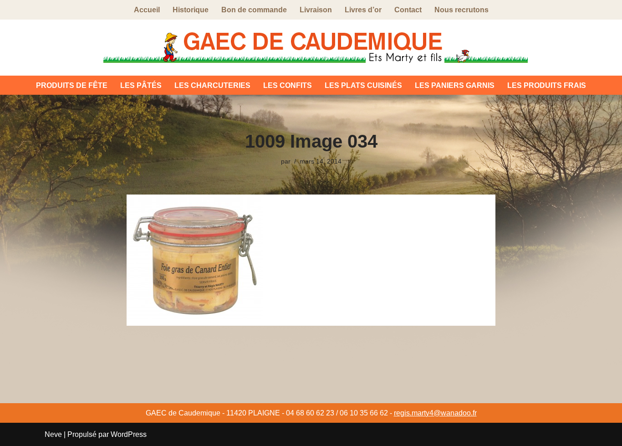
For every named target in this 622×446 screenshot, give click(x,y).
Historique (191, 10)
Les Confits (287, 85)
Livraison (316, 10)
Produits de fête (71, 85)
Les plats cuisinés (363, 85)
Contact (408, 10)
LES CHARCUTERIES (212, 85)
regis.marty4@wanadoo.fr (435, 413)
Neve (53, 434)
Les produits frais (546, 85)
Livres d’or (363, 10)
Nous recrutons (461, 10)
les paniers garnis (455, 85)
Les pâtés (141, 85)
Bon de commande (254, 10)
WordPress (129, 434)
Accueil (147, 10)
